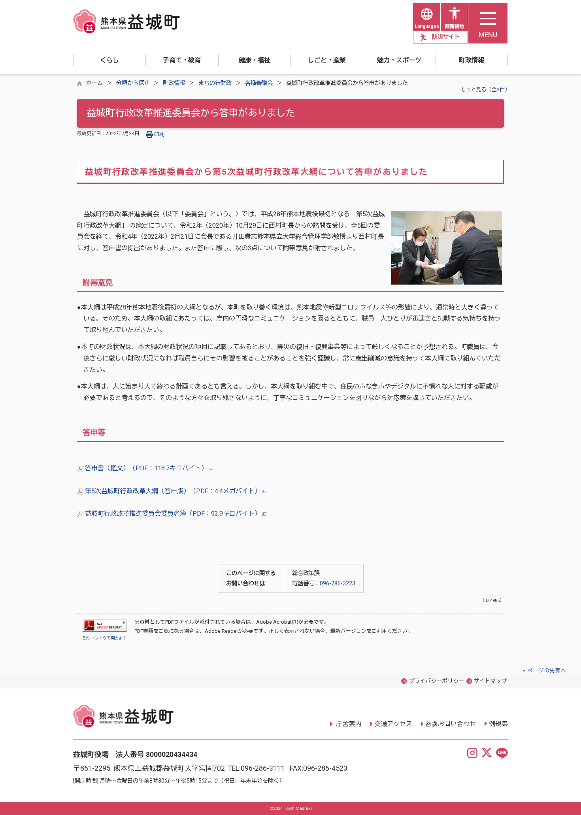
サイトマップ (490, 681)
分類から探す (132, 83)
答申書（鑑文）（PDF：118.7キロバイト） (146, 468)
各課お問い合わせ (450, 724)
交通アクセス (393, 724)
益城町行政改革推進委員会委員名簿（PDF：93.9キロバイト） (172, 513)
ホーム (94, 83)
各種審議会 (259, 83)
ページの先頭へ (547, 671)
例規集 (498, 724)
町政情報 (174, 83)
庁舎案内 (347, 724)
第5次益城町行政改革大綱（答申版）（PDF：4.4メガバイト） (172, 491)
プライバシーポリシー (436, 681)
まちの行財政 (215, 83)
